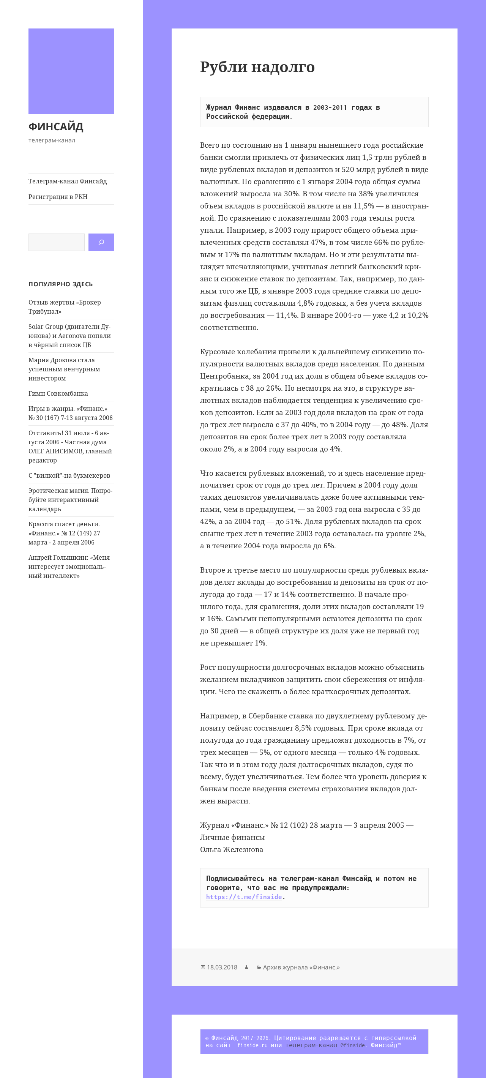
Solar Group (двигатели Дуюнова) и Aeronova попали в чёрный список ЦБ (69, 335)
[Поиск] (101, 242)
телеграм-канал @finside (325, 1045)
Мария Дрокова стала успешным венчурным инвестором (64, 369)
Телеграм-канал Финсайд (67, 181)
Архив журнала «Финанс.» (301, 967)
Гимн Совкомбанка (58, 393)
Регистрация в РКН (58, 197)
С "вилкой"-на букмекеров (69, 475)
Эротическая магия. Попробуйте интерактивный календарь (70, 499)
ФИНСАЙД (56, 126)
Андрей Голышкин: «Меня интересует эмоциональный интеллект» (69, 566)
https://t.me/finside (244, 897)
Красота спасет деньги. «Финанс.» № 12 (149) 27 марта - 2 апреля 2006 (64, 533)
